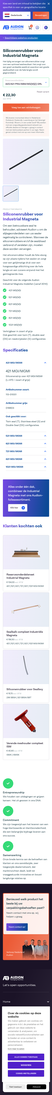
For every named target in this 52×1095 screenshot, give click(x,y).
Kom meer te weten (16, 1049)
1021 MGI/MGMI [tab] (14, 466)
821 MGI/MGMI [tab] (14, 459)
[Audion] (13, 27)
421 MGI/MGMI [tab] (14, 362)
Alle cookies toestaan (25, 1057)
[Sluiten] (49, 3)
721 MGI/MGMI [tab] (14, 451)
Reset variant (43, 91)
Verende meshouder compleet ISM (24, 745)
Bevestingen (41, 15)
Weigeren (26, 1065)
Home (6, 1001)
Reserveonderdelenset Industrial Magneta (20, 576)
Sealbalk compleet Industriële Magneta (24, 633)
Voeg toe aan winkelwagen (26, 107)
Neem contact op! (17, 927)
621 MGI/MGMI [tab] (14, 443)
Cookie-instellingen (26, 1073)
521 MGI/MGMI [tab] (14, 435)
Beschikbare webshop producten (21, 38)
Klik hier (14, 507)
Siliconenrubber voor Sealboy (24, 689)
